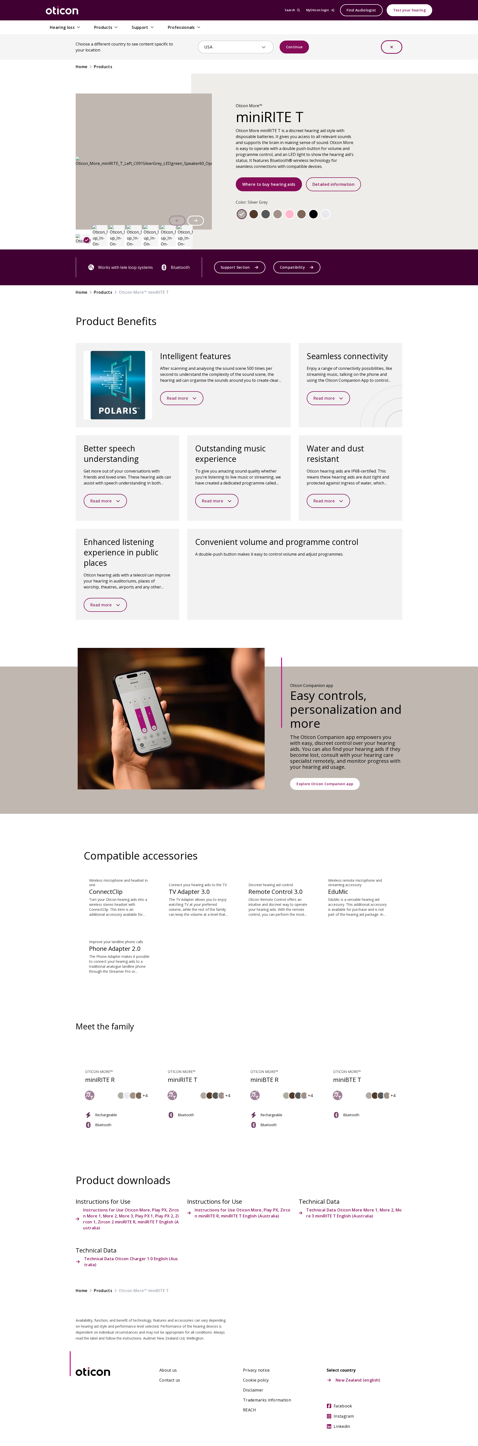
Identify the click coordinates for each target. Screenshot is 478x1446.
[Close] (391, 47)
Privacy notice (256, 1370)
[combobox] (232, 47)
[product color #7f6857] (301, 214)
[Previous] (177, 221)
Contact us (169, 1380)
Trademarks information (267, 1400)
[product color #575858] (266, 214)
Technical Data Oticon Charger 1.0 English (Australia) (131, 1261)
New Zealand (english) (358, 1380)
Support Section (235, 267)
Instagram (344, 1416)
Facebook (343, 1406)
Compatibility (292, 267)
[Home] (62, 10)
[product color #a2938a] (278, 214)
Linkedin (342, 1426)
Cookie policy (256, 1380)
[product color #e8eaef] (325, 214)
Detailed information (333, 184)
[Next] (195, 221)
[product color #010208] (313, 214)
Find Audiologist (361, 10)
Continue (294, 47)
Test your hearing (409, 10)
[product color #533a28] (254, 214)
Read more (177, 398)
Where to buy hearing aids (269, 184)
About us (168, 1370)
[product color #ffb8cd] (290, 214)
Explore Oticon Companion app (325, 783)
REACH (249, 1410)
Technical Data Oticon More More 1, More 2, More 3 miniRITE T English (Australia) (354, 1213)
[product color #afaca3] (242, 214)
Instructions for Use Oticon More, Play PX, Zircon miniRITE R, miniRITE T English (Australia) (242, 1213)
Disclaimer (253, 1390)
